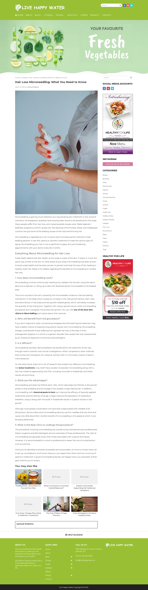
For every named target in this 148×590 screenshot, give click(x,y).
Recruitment (107, 231)
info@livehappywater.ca (85, 560)
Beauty (105, 175)
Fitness (48, 15)
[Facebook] (104, 88)
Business (106, 179)
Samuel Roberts (33, 87)
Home (20, 15)
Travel (105, 238)
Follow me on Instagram (118, 164)
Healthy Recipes (108, 220)
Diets (104, 182)
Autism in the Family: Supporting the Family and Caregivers (84, 488)
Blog (37, 15)
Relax (105, 234)
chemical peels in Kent (44, 392)
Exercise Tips (107, 186)
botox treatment (27, 368)
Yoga (104, 249)
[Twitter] (112, 88)
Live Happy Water (66, 587)
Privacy (94, 15)
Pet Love (106, 227)
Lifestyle (71, 15)
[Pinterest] (108, 88)
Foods (59, 15)
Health (105, 208)
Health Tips (107, 212)
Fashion (105, 190)
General (105, 205)
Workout (106, 246)
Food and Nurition (109, 197)
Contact (106, 15)
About (29, 15)
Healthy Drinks (108, 216)
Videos (84, 15)
